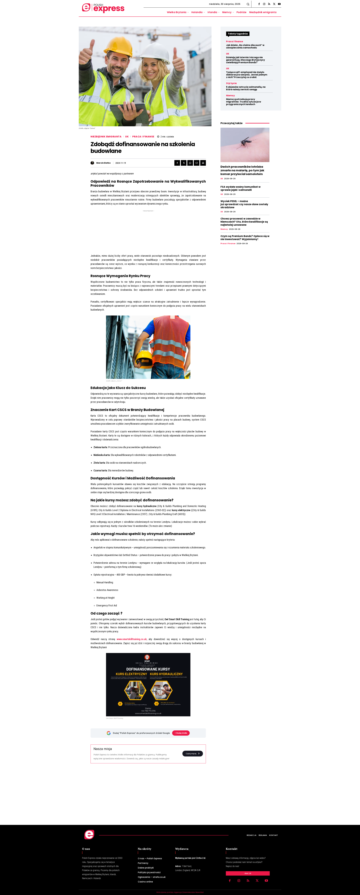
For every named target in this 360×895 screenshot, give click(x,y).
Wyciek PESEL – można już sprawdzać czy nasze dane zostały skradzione (244, 204)
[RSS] (269, 4)
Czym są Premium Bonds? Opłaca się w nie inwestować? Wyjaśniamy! (244, 237)
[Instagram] (264, 4)
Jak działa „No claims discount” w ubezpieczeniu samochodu (245, 46)
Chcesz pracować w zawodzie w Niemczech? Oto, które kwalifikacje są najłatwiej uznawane (244, 222)
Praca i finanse (143, 136)
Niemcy (230, 95)
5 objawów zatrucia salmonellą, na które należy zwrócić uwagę (246, 88)
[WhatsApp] (190, 163)
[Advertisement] (148, 232)
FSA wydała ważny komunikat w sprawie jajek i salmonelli (240, 188)
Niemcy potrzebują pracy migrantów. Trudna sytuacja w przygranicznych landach (243, 102)
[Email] (196, 163)
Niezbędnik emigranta (106, 136)
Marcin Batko (103, 163)
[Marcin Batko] (93, 163)
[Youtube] (279, 4)
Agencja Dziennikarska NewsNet (189, 892)
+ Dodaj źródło (181, 733)
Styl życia (231, 83)
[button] (248, 4)
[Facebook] (259, 4)
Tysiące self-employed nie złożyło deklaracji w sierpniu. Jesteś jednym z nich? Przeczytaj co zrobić (246, 75)
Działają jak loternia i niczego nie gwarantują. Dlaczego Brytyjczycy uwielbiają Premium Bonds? (245, 60)
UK (127, 136)
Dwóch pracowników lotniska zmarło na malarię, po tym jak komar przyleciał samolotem (242, 170)
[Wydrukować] (203, 163)
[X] (274, 4)
